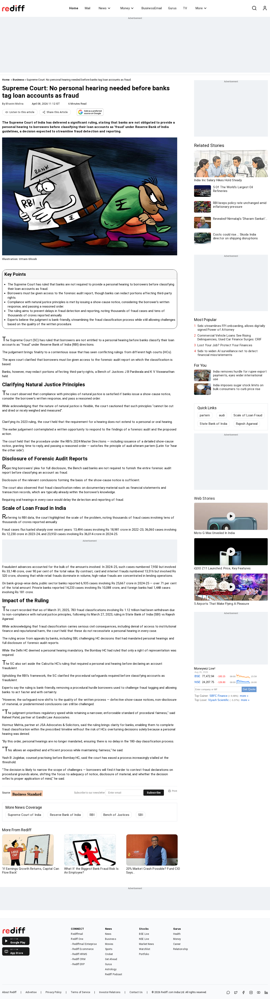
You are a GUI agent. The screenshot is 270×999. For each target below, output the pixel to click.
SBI (140, 815)
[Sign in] (265, 8)
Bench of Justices (116, 815)
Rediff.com (167, 992)
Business (18, 79)
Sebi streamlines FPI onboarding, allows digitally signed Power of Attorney (231, 328)
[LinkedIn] (266, 993)
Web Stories (204, 498)
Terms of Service (80, 992)
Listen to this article (21, 112)
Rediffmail (77, 933)
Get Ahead (111, 959)
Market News (146, 944)
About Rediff (9, 992)
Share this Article (57, 112)
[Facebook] (243, 993)
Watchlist (144, 949)
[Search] (254, 8)
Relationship (180, 949)
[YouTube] (258, 993)
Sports (109, 949)
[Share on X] (236, 993)
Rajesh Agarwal (247, 424)
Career (177, 944)
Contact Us (136, 992)
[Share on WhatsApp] (228, 993)
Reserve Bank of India (65, 815)
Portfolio (144, 954)
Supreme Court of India (24, 815)
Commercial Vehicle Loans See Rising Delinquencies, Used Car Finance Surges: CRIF (229, 337)
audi (222, 415)
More (199, 8)
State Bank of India (213, 424)
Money (125, 8)
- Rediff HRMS (79, 954)
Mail (87, 8)
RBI (92, 815)
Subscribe (154, 792)
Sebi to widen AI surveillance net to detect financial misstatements (227, 353)
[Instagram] (251, 993)
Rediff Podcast (113, 974)
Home (73, 8)
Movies (109, 944)
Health (177, 933)
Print (174, 791)
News (103, 8)
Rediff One (77, 939)
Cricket (109, 954)
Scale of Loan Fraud (248, 415)
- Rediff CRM (78, 959)
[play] (231, 516)
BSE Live (144, 933)
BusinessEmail (152, 8)
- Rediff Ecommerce (82, 949)
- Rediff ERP (77, 964)
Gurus (172, 8)
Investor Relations (109, 992)
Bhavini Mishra (14, 103)
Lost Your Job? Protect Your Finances (224, 345)
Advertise (31, 992)
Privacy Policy (53, 992)
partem (205, 415)
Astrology (110, 969)
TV (185, 8)
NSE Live (144, 939)
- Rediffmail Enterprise (83, 944)
